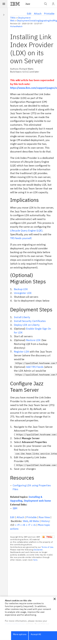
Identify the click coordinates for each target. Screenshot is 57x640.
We (25, 521)
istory (45, 521)
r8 (23, 524)
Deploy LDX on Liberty (27, 324)
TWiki (13, 17)
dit (29, 13)
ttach (37, 13)
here (35, 560)
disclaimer (37, 549)
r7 (29, 524)
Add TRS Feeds (35, 366)
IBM (15, 508)
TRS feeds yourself (20, 238)
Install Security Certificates (30, 321)
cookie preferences (15, 623)
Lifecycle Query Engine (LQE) (26, 230)
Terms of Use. (47, 547)
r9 (18, 524)
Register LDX (21, 351)
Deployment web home (37, 500)
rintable (49, 13)
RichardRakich (16, 26)
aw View (44, 517)
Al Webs (34, 521)
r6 (34, 524)
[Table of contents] (4, 14)
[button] (55, 599)
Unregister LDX (23, 293)
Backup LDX (21, 289)
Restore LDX (33, 340)
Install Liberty (22, 317)
